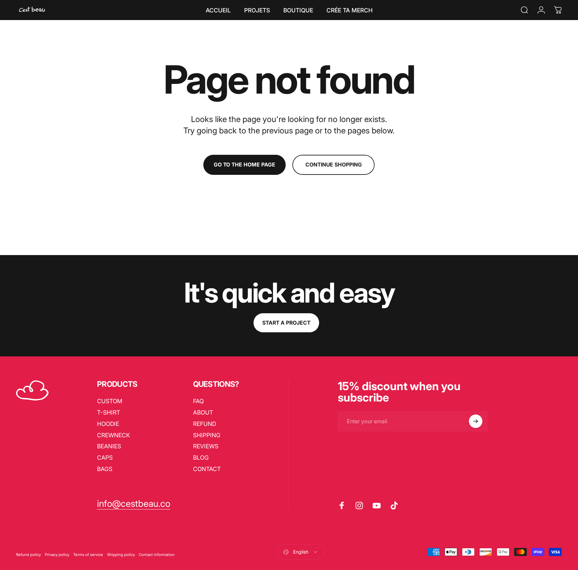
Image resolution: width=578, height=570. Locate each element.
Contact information (157, 554)
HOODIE (108, 423)
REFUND (204, 423)
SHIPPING (206, 435)
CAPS (105, 457)
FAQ (198, 401)
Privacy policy (57, 554)
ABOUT (203, 412)
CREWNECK (113, 435)
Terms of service (88, 554)
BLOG (201, 457)
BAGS (104, 468)
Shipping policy (121, 554)
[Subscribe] (475, 421)
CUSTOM (109, 401)
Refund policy (28, 554)
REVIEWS (205, 446)
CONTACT (207, 468)
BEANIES (109, 446)
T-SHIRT (108, 412)
